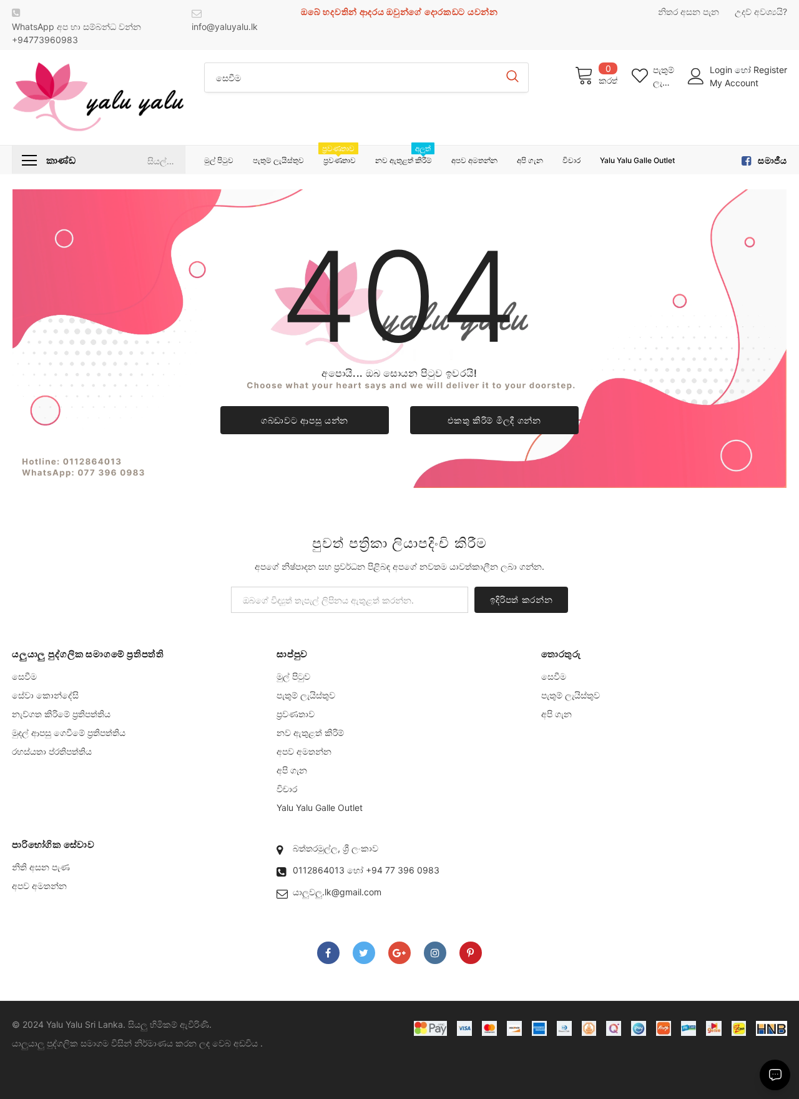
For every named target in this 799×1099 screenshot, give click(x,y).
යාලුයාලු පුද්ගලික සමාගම (60, 1043)
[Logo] (98, 97)
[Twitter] (364, 953)
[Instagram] (435, 953)
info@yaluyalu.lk (225, 26)
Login (722, 69)
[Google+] (399, 953)
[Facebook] (328, 953)
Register (770, 69)
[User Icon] (696, 76)
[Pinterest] (470, 953)
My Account (734, 82)
